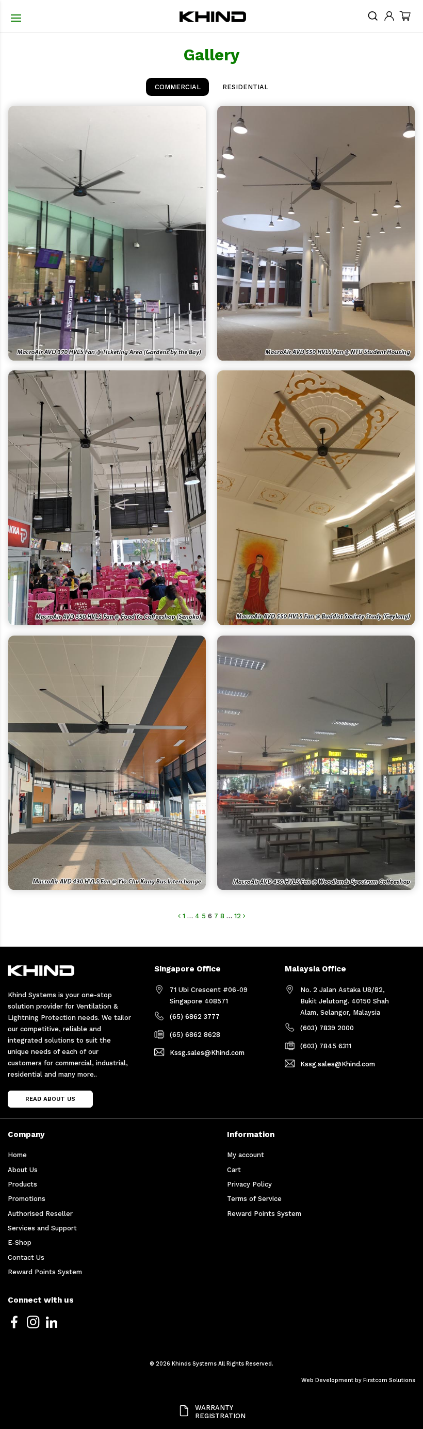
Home (17, 1155)
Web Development (327, 1380)
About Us (23, 1170)
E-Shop (19, 1242)
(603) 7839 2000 (327, 1028)
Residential (245, 87)
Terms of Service (254, 1199)
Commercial (178, 87)
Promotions (26, 1199)
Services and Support (42, 1228)
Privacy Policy (249, 1184)
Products (22, 1184)
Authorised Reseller (40, 1213)
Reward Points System (45, 1272)
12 (237, 916)
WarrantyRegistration (220, 1412)
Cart (234, 1170)
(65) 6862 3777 (195, 1016)
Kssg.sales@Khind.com (207, 1053)
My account (245, 1155)
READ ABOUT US (50, 1098)
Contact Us (26, 1257)
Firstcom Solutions (389, 1380)
